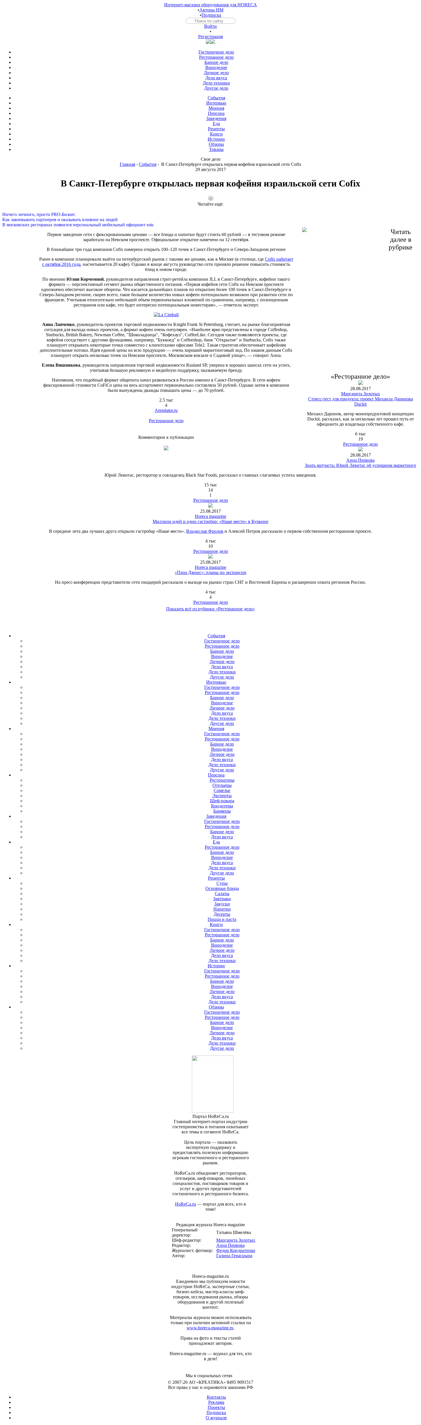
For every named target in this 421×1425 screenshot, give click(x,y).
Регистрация (210, 36)
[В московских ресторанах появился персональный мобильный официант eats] (210, 219)
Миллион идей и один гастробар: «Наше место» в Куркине (210, 521)
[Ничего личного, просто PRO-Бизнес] (210, 209)
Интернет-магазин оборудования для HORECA (210, 4)
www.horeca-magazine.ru (210, 1327)
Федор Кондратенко (235, 1250)
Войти (210, 26)
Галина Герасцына (234, 1255)
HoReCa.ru (185, 1204)
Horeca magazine (210, 516)
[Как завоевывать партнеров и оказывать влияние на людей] (210, 214)
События (147, 164)
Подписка (211, 15)
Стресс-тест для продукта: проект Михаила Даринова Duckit (360, 401)
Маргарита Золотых (360, 393)
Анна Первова (360, 460)
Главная (127, 164)
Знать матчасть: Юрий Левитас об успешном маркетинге (360, 465)
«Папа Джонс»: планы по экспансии (210, 572)
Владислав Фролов (204, 531)
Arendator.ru (166, 410)
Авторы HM (211, 9)
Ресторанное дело (166, 420)
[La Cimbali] (166, 314)
